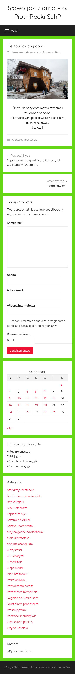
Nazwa (11, 275)
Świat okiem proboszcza (23, 604)
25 (27, 411)
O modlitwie (14, 562)
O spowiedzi (15, 568)
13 (45, 398)
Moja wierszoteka (18, 538)
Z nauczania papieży (20, 622)
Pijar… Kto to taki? (17, 574)
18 (27, 405)
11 (27, 398)
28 (53, 411)
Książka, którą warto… (20, 526)
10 (19, 398)
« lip (9, 428)
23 (10, 411)
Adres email (15, 290)
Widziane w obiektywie (21, 616)
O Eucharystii (15, 556)
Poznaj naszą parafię (20, 586)
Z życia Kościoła (17, 628)
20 (45, 405)
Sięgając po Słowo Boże (23, 598)
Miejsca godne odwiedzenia (25, 532)
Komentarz (15, 223)
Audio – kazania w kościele (24, 496)
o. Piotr (56, 52)
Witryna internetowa (21, 305)
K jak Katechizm (17, 508)
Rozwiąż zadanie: (18, 334)
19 (36, 405)
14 (53, 398)
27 (45, 411)
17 (19, 405)
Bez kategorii (15, 502)
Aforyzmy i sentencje (24, 139)
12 (36, 398)
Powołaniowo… (16, 580)
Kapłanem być (16, 514)
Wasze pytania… (17, 610)
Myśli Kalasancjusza (20, 544)
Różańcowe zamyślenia (22, 592)
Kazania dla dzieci (18, 520)
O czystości (14, 550)
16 (10, 405)
